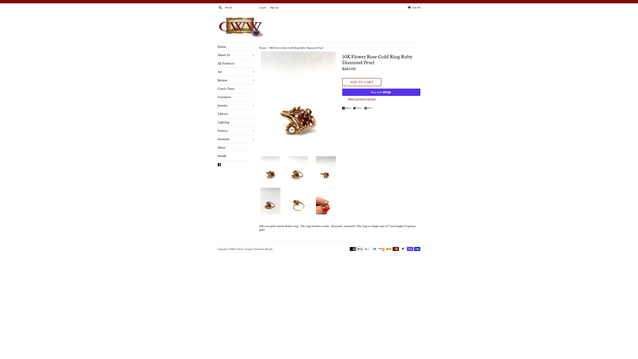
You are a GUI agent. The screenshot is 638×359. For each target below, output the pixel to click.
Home (222, 46)
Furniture (224, 97)
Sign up (274, 7)
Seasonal (236, 139)
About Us (236, 55)
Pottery (236, 130)
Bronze (236, 80)
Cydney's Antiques (244, 249)
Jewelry (236, 105)
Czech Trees (226, 88)
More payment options (362, 99)
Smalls (222, 156)
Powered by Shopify (263, 249)
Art (236, 71)
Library (223, 114)
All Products (226, 63)
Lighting (223, 122)
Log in (262, 7)
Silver (221, 147)
